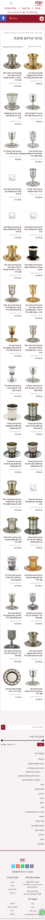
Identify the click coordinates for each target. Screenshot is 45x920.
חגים (42, 784)
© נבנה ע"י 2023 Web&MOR (22, 872)
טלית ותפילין (39, 789)
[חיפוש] (3, 727)
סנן (40, 744)
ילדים (42, 798)
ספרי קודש (40, 821)
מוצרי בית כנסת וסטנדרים (34, 812)
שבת (42, 839)
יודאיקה (41, 793)
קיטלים (41, 834)
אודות (37, 8)
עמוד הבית (38, 33)
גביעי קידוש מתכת (33, 772)
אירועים (41, 759)
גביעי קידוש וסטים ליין (35, 768)
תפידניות (41, 844)
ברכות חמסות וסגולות (36, 763)
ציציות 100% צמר (37, 825)
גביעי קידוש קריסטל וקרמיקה (29, 776)
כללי (42, 807)
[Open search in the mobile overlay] (11, 3)
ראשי (12, 882)
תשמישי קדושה (12, 907)
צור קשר (26, 8)
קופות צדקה (39, 830)
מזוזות (42, 816)
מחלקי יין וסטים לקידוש (31, 780)
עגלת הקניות (10, 8)
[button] (3, 18)
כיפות (42, 803)
